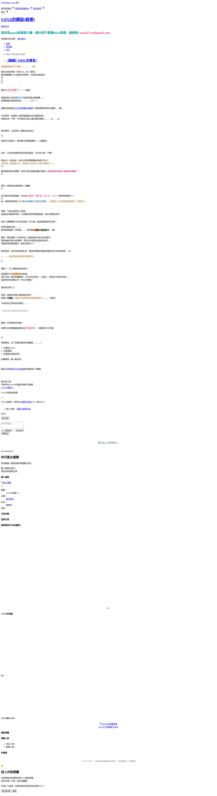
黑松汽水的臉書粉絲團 (21, 108)
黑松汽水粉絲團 (18, 369)
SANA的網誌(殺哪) (18, 19)
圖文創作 (22, 39)
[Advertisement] (108, 566)
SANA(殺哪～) (7, 388)
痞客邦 (24, 402)
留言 (30, 402)
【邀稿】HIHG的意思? (21, 60)
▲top (3, 413)
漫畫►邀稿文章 (24, 409)
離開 (14, 791)
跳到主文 (5, 26)
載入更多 (5, 418)
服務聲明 (132, 761)
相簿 (8, 44)
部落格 (9, 47)
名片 (8, 50)
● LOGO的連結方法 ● (108, 727)
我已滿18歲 (6, 791)
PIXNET (90, 761)
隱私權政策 (123, 761)
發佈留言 (5, 434)
